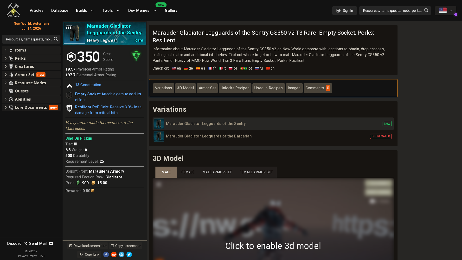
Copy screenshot (128, 246)
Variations (163, 88)
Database (59, 10)
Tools (108, 10)
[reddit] (114, 254)
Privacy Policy (27, 256)
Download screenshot (90, 246)
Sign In (348, 11)
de (188, 68)
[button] (31, 50)
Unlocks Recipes (235, 88)
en (176, 68)
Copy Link (92, 254)
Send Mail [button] (38, 243)
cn (270, 68)
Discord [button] (14, 243)
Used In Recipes (268, 88)
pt (246, 68)
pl (233, 68)
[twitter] (129, 254)
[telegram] (121, 254)
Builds (81, 10)
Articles (37, 10)
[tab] (166, 172)
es (200, 68)
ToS (41, 256)
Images (294, 88)
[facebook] (106, 254)
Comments (317, 88)
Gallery (171, 10)
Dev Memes (144, 9)
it (222, 68)
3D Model (185, 88)
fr (212, 68)
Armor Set (207, 88)
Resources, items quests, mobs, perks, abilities (397, 11)
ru (259, 68)
